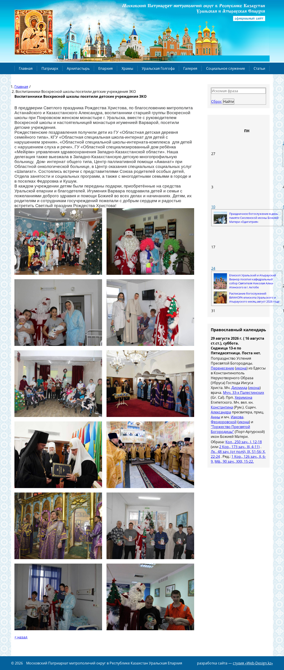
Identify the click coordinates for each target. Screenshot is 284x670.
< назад (20, 637)
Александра (221, 412)
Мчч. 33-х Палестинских (243, 392)
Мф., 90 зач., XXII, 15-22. (234, 461)
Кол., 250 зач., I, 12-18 (243, 441)
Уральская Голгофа (158, 68)
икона (241, 368)
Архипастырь (78, 68)
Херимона (243, 397)
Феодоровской (224, 421)
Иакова (237, 417)
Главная (26, 68)
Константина (222, 407)
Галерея (190, 68)
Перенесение (222, 368)
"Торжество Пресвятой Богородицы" (230, 429)
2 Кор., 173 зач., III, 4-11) (239, 446)
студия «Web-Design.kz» (253, 663)
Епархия (105, 68)
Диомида (239, 387)
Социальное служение (225, 68)
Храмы (127, 68)
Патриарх (49, 68)
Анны (215, 417)
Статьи (259, 68)
